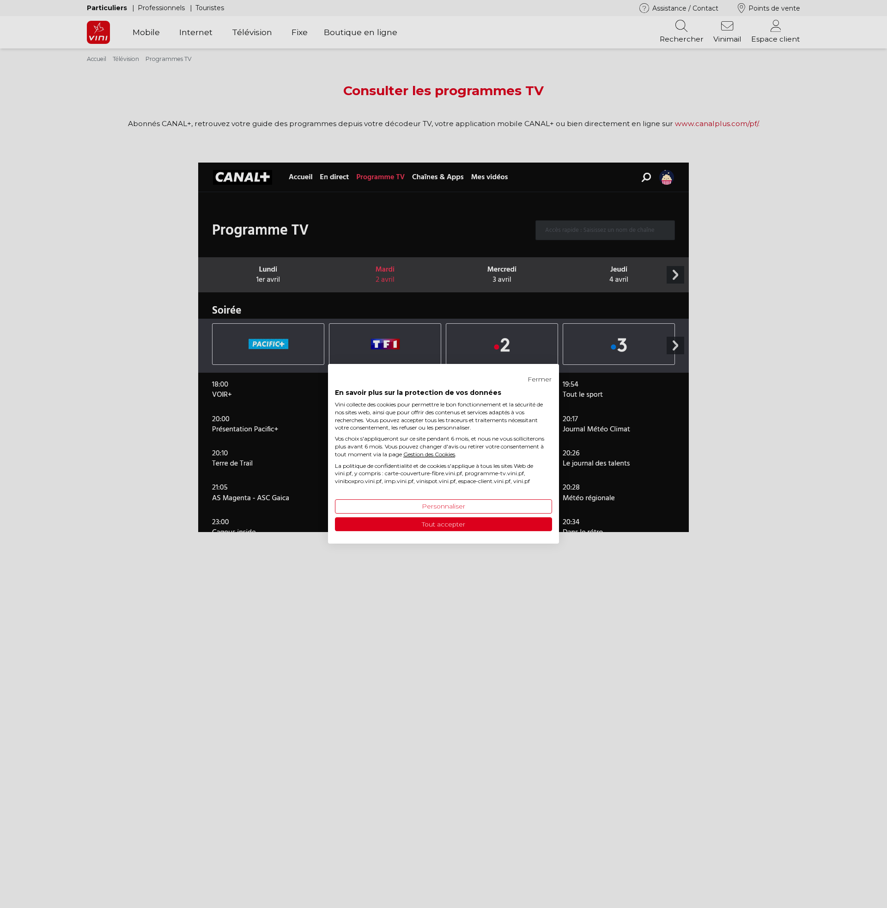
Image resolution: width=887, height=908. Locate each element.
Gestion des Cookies (429, 454)
